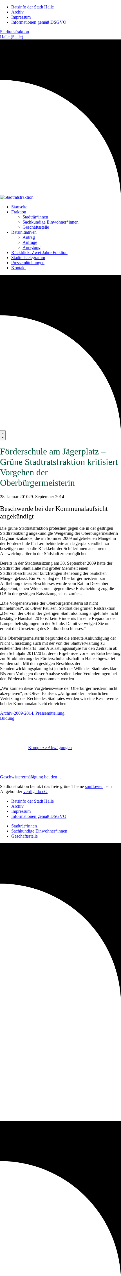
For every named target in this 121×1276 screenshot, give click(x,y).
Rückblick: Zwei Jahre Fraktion (39, 252)
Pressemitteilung (49, 713)
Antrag (29, 237)
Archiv (17, 12)
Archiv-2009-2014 (16, 713)
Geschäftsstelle (36, 227)
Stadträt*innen (35, 217)
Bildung (7, 718)
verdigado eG (35, 791)
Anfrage (30, 242)
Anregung (32, 247)
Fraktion (18, 211)
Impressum (21, 17)
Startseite (19, 206)
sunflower (94, 786)
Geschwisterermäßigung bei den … (31, 776)
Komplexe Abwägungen (50, 747)
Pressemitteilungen (27, 262)
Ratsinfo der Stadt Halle (32, 7)
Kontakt (18, 267)
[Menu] (3, 435)
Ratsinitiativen (24, 232)
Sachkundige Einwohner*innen (51, 222)
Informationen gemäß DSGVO (38, 22)
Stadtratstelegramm (28, 257)
